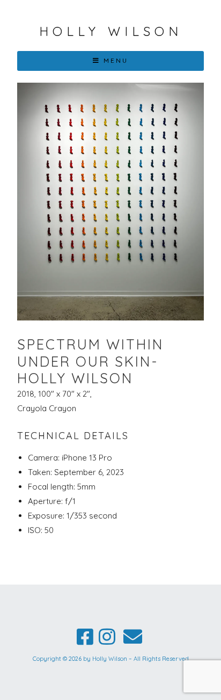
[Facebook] (85, 637)
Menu (116, 60)
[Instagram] (107, 637)
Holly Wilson (110, 31)
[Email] (132, 637)
